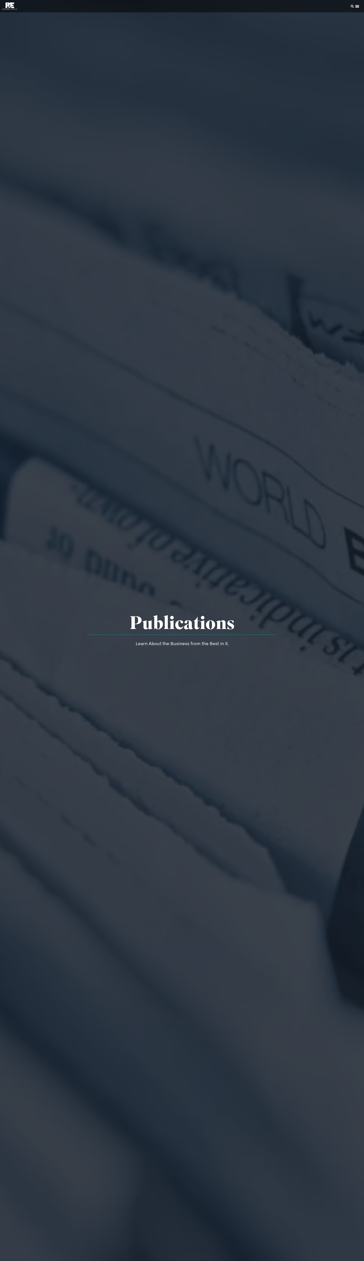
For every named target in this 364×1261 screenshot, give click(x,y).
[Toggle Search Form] (352, 6)
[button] (347, 7)
